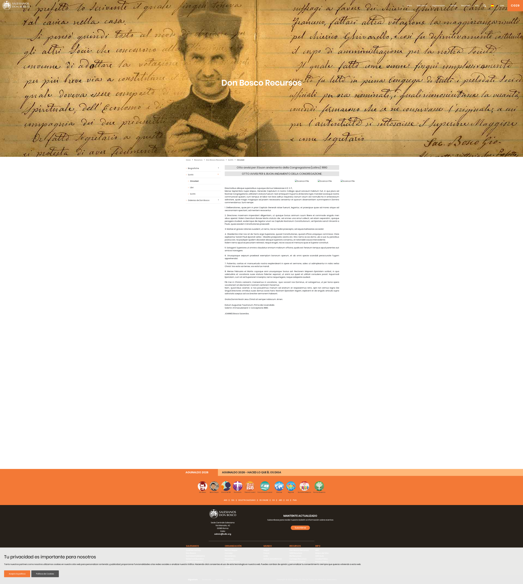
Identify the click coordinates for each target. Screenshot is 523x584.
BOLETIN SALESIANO (247, 500)
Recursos (465, 5)
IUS (287, 500)
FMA (295, 500)
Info (477, 5)
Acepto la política (17, 573)
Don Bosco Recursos (215, 160)
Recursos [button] (295, 546)
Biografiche (193, 168)
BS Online (264, 500)
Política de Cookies (45, 573)
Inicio (409, 5)
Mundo (453, 5)
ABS (280, 500)
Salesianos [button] (192, 546)
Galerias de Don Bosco (198, 200)
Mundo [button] (268, 546)
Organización (438, 5)
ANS (225, 500)
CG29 (515, 5)
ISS (273, 500)
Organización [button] (233, 546)
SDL (233, 500)
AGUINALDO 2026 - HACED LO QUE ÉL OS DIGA (251, 472)
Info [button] (317, 546)
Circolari (240, 160)
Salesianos (422, 5)
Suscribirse (300, 527)
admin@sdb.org (222, 534)
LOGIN (501, 5)
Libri (192, 187)
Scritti (230, 160)
